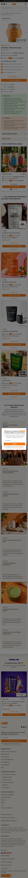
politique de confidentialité (18, 447)
